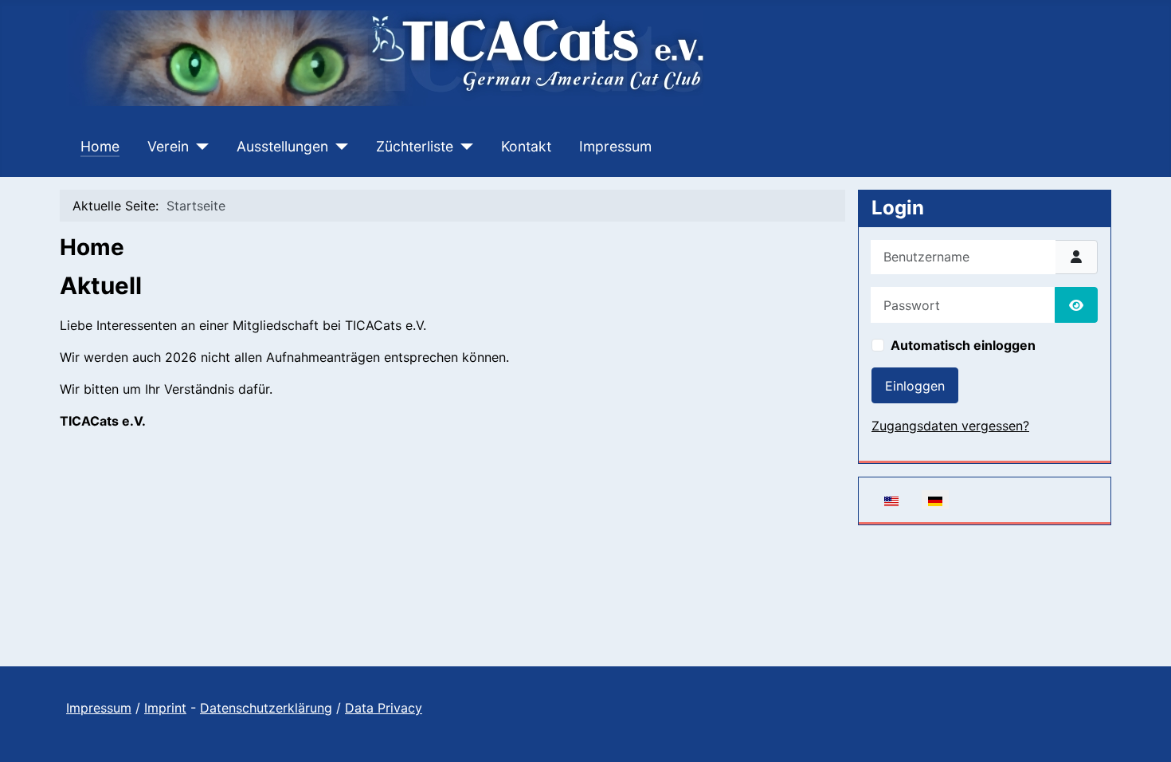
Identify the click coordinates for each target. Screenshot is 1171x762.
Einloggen (915, 386)
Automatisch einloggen (963, 345)
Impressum (615, 146)
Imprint (165, 708)
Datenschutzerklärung (266, 708)
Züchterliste (414, 146)
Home (99, 146)
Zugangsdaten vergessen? (950, 426)
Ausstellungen (282, 146)
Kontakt (526, 146)
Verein (168, 146)
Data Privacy (383, 708)
